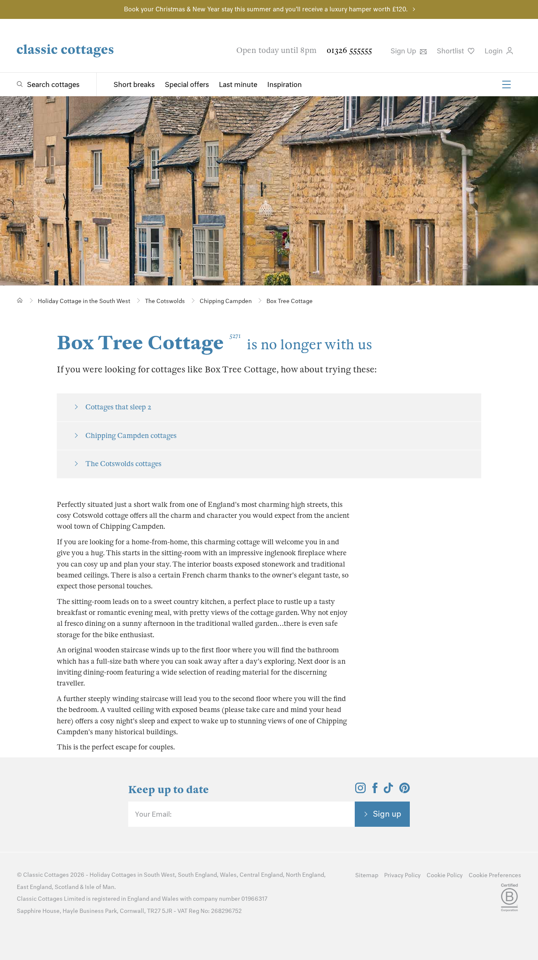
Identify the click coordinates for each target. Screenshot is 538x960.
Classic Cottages (46, 874)
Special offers (187, 84)
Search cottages (53, 84)
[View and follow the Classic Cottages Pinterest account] (404, 790)
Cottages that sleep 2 (118, 407)
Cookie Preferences (495, 875)
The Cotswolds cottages (123, 463)
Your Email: (153, 814)
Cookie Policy (445, 875)
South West (159, 874)
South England (197, 874)
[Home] (20, 300)
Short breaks (134, 84)
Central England (261, 874)
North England (305, 874)
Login (494, 51)
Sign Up (404, 51)
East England (34, 887)
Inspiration (284, 84)
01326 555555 (349, 50)
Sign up (387, 814)
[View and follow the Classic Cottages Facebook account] (375, 790)
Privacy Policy (402, 875)
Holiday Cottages (113, 874)
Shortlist (451, 51)
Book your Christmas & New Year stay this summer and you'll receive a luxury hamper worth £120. (266, 9)
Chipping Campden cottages (131, 435)
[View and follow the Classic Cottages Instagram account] (360, 790)
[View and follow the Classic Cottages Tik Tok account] (388, 790)
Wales (228, 874)
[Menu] (506, 84)
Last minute (238, 84)
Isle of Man (99, 887)
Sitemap (366, 875)
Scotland (67, 887)
